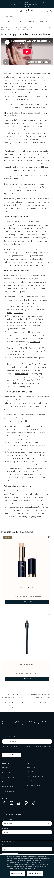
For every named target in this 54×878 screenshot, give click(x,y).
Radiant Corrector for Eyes (18, 514)
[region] (27, 866)
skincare (32, 21)
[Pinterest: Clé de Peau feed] (26, 804)
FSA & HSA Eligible (7, 786)
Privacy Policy (35, 746)
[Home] (27, 11)
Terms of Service (46, 746)
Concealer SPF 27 (22, 190)
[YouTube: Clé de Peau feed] (19, 804)
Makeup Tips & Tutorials (38, 27)
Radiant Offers (6, 782)
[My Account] (47, 11)
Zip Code (5, 844)
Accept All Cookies (35, 873)
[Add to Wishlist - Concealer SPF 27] (49, 537)
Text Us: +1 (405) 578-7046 (35, 776)
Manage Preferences (17, 873)
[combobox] (28, 16)
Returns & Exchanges (33, 785)
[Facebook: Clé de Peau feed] (4, 804)
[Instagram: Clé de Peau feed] (11, 804)
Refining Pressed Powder (23, 205)
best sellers (19, 21)
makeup (43, 21)
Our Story (5, 767)
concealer (10, 146)
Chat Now (30, 772)
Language (5, 828)
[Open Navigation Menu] (3, 11)
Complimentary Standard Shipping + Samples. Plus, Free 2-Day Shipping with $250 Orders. (27, 4)
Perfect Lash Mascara (26, 465)
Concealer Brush (17, 426)
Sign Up (11, 755)
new (9, 21)
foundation (43, 143)
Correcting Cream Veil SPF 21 (19, 335)
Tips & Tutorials (22, 27)
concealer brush (21, 374)
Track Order (30, 781)
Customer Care (31, 767)
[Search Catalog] (3, 16)
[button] (51, 11)
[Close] (50, 858)
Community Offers (8, 777)
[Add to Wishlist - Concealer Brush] (49, 614)
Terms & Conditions (17, 868)
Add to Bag (19, 601)
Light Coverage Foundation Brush (30, 351)
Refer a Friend (6, 772)
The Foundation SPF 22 (34, 348)
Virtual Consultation (8, 791)
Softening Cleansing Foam (28, 310)
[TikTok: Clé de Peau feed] (34, 804)
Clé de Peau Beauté (8, 27)
